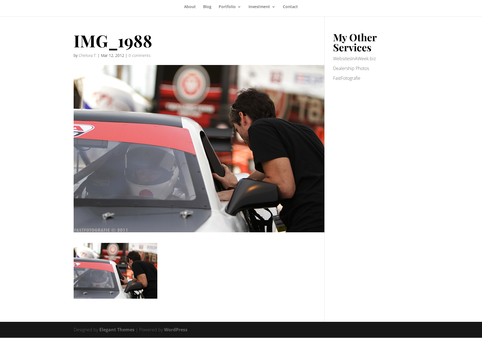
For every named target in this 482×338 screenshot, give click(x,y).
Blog (207, 7)
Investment (259, 7)
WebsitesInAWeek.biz (354, 58)
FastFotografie (346, 78)
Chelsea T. (88, 55)
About (190, 7)
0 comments (140, 55)
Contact (290, 7)
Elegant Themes (116, 330)
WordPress (175, 330)
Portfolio (227, 7)
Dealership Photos (351, 68)
